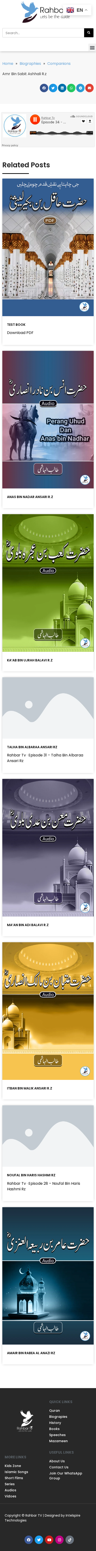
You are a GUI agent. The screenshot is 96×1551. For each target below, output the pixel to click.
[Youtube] (49, 1540)
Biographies (30, 63)
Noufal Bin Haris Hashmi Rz (31, 1175)
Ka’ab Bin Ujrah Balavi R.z (30, 660)
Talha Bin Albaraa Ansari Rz (32, 747)
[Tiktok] (69, 1540)
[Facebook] (28, 1540)
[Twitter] (39, 1540)
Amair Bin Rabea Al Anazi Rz (31, 1353)
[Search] (88, 32)
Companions (59, 63)
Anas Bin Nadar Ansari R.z (30, 497)
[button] (92, 47)
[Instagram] (59, 1540)
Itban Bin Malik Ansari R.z (29, 1088)
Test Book (16, 324)
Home (7, 63)
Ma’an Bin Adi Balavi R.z (28, 925)
